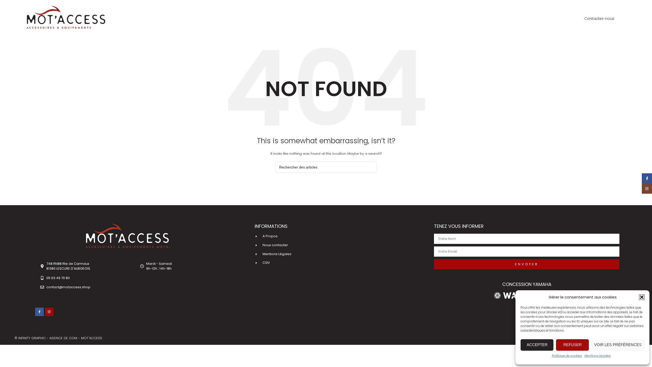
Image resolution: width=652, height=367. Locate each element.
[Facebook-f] (39, 312)
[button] (641, 297)
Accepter (537, 345)
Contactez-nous (599, 18)
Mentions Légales (598, 355)
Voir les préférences (618, 345)
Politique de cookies (567, 355)
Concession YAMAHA (526, 284)
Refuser (572, 345)
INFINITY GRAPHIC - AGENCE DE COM (48, 338)
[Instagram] (49, 312)
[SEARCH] (371, 167)
